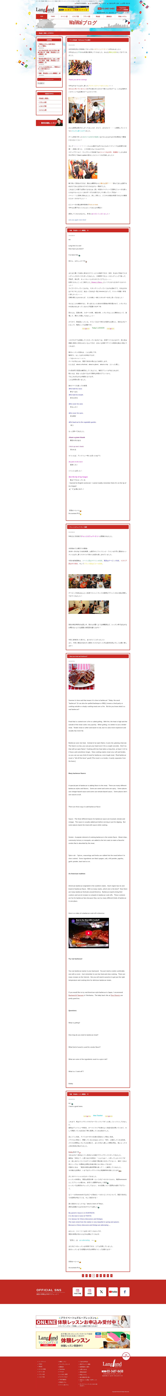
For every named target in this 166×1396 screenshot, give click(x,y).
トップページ (42, 1361)
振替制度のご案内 (84, 1367)
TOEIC (40, 1364)
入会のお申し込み (113, 3)
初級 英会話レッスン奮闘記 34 (79, 230)
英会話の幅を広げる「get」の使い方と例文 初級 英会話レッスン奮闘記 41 (49, 60)
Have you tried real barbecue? (78, 656)
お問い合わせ (125, 3)
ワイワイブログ (63, 1377)
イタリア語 (42, 106)
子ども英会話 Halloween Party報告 (80, 40)
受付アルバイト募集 (85, 1364)
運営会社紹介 (83, 1372)
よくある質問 (93, 3)
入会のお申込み (84, 1361)
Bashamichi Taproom (76, 995)
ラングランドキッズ (64, 1364)
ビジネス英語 (42, 1369)
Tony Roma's (115, 995)
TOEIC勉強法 (62, 1379)
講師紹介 (61, 1367)
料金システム (83, 1374)
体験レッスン (62, 1361)
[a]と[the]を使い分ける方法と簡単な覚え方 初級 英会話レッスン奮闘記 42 (48, 52)
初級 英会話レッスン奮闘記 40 (49, 73)
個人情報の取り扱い (85, 1377)
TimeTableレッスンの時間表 (122, 9)
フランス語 (42, 102)
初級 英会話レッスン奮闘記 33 (79, 1094)
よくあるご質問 (63, 1374)
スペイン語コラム (64, 1384)
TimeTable (62, 1369)
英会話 (40, 1366)
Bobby (71, 1152)
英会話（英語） (44, 98)
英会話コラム (62, 1382)
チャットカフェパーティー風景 (78, 527)
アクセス (102, 3)
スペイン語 (42, 110)
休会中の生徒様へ (81, 3)
